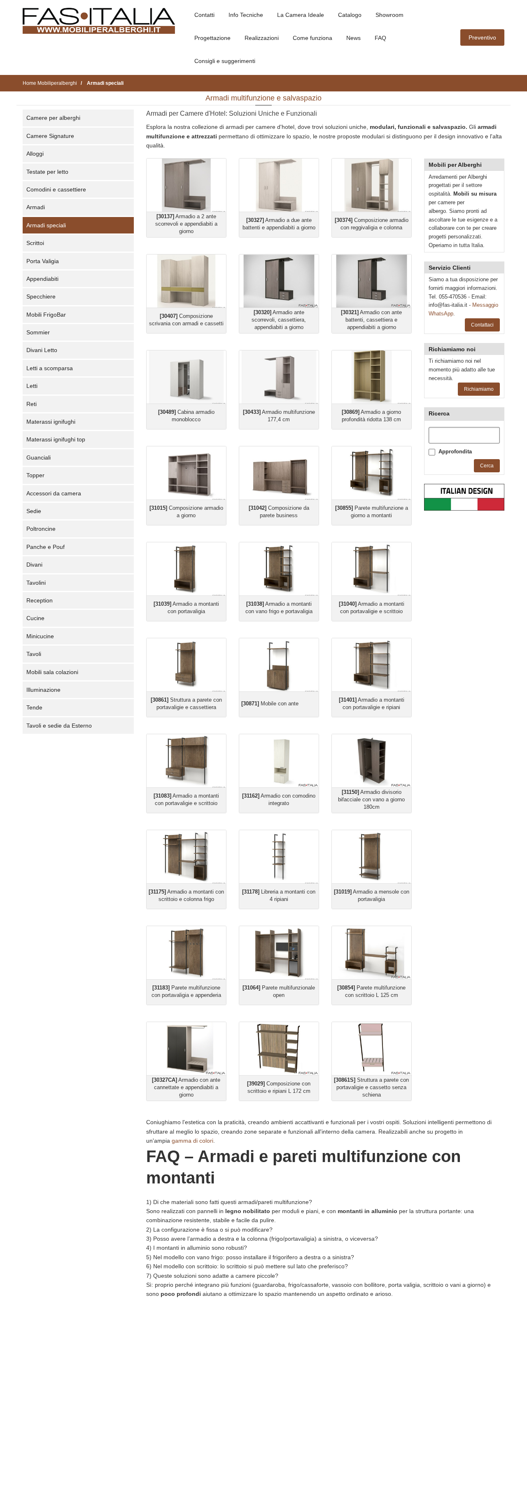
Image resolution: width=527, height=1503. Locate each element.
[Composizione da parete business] (279, 472)
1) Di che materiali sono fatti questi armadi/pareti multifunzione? (229, 1202)
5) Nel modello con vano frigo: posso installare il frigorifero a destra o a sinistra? (250, 1257)
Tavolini (36, 582)
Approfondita (455, 451)
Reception (39, 600)
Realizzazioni (262, 38)
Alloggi (35, 153)
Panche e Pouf (45, 547)
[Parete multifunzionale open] (279, 952)
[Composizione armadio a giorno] (186, 472)
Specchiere (41, 296)
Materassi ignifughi (50, 421)
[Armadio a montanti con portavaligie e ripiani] (371, 664)
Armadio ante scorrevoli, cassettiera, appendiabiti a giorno (279, 319)
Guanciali (38, 457)
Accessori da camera (53, 493)
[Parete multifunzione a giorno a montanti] (371, 472)
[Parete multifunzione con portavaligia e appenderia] (186, 952)
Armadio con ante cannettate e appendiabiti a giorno (186, 1087)
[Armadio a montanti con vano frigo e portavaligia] (279, 568)
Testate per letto (47, 171)
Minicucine (40, 636)
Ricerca (439, 413)
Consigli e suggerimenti (224, 61)
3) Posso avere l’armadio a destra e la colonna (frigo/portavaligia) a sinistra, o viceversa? (262, 1238)
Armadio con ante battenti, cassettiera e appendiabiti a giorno (371, 319)
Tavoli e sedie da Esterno (59, 725)
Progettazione (212, 38)
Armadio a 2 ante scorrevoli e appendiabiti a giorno (186, 223)
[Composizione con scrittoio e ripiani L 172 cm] (279, 1048)
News (353, 38)
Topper (35, 475)
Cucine (35, 618)
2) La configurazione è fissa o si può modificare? (209, 1229)
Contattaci (482, 325)
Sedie (33, 511)
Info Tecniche (246, 15)
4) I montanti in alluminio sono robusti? (196, 1247)
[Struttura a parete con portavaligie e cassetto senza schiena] (371, 1048)
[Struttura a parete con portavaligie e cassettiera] (186, 664)
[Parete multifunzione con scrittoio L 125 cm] (371, 952)
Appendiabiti (42, 278)
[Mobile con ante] (279, 664)
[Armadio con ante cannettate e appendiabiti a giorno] (186, 1048)
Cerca (487, 466)
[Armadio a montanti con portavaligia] (186, 568)
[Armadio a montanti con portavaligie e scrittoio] (371, 568)
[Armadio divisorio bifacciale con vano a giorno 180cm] (371, 760)
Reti (31, 404)
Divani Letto (41, 350)
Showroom (389, 15)
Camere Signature (50, 136)
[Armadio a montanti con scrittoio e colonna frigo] (186, 856)
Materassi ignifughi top (55, 439)
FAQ (380, 38)
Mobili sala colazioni (52, 672)
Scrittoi (35, 243)
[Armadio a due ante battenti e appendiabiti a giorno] (279, 185)
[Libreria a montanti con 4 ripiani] (279, 856)
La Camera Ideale (300, 15)
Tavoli (33, 654)
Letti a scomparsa (49, 368)
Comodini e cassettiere (56, 189)
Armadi (35, 207)
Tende (34, 707)
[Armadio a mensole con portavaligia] (371, 856)
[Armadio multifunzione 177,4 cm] (279, 377)
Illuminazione (43, 689)
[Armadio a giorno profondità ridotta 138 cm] (371, 377)
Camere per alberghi (53, 117)
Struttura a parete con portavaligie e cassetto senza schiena (371, 1087)
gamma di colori (192, 1140)
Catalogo (349, 15)
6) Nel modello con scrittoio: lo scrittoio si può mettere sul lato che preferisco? (247, 1266)
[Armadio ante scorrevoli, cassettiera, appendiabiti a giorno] (279, 281)
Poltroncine (41, 528)
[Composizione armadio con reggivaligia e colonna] (371, 185)
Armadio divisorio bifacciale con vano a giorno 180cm (371, 799)
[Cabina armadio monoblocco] (186, 377)
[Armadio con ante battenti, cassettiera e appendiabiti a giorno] (371, 281)
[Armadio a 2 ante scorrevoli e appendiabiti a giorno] (186, 185)
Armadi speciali (46, 225)
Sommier (38, 332)
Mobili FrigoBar (46, 314)
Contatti (204, 15)
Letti (31, 386)
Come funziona (312, 38)
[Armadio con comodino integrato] (279, 760)
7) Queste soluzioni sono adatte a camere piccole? (212, 1275)
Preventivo (482, 37)
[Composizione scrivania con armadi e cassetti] (186, 281)
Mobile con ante (269, 703)
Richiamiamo (479, 389)
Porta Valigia (42, 261)
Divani (34, 564)
